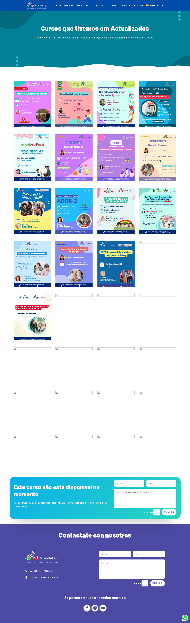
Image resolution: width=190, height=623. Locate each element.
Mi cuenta (126, 5)
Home (58, 5)
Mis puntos (138, 5)
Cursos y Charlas (83, 5)
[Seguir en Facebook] (86, 608)
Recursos (100, 5)
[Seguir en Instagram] (95, 608)
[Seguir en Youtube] (103, 608)
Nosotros (68, 5)
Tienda (113, 5)
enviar (169, 512)
